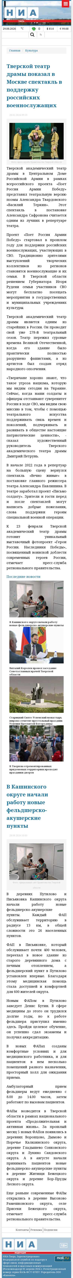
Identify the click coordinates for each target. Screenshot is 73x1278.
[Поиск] (32, 34)
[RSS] (41, 34)
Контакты (22, 1230)
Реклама (36, 1230)
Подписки (50, 1230)
